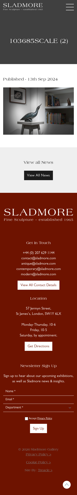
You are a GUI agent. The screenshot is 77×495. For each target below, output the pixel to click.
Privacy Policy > (38, 454)
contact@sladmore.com (38, 258)
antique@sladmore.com (38, 264)
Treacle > (45, 470)
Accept (40, 418)
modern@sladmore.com (38, 274)
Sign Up (38, 429)
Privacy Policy (44, 418)
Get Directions (38, 346)
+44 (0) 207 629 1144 (38, 253)
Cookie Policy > (38, 462)
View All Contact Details (38, 285)
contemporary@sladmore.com (38, 269)
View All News (38, 176)
